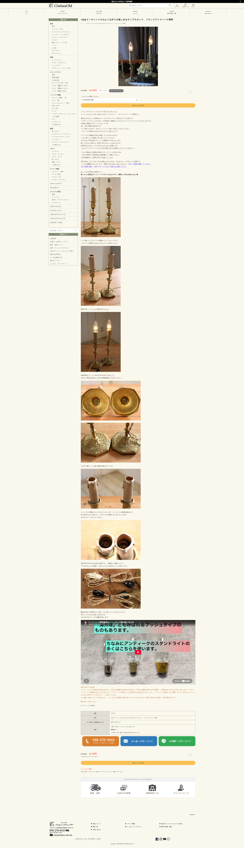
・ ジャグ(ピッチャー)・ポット (60, 136)
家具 (51, 23)
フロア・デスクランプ (116, 90)
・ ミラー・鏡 (54, 100)
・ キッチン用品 (55, 174)
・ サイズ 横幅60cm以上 (58, 91)
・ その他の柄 (54, 80)
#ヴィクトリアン (56, 206)
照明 (51, 57)
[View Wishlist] (185, 5)
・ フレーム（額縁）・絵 (58, 97)
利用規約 (99, 838)
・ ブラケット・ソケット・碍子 (60, 68)
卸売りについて (55, 260)
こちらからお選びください (90, 96)
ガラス (52, 148)
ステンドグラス (55, 72)
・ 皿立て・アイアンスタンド (59, 199)
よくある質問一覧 (56, 257)
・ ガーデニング (55, 122)
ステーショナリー (56, 183)
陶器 (51, 128)
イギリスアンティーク (57, 214)
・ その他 (53, 48)
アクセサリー (54, 187)
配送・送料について (56, 245)
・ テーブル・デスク (56, 29)
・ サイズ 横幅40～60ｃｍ (59, 88)
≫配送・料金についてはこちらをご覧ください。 (123, 726)
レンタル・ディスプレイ (58, 263)
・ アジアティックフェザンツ (59, 142)
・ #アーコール (55, 50)
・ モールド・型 (55, 177)
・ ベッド (53, 45)
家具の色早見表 (55, 254)
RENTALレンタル (135, 12)
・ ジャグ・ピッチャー (57, 154)
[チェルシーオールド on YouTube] (163, 839)
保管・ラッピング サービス (59, 248)
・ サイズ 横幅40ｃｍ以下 (59, 85)
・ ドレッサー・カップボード (59, 34)
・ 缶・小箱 (54, 108)
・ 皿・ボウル (54, 131)
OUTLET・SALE (56, 222)
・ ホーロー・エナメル (57, 179)
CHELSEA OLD (120, 843)
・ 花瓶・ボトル (55, 162)
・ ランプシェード (56, 60)
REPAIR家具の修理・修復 (171, 12)
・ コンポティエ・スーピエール (60, 134)
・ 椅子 (52, 26)
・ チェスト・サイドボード (59, 37)
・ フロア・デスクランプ (58, 62)
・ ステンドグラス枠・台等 (59, 83)
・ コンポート (54, 151)
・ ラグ (52, 119)
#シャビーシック (56, 210)
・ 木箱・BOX (54, 105)
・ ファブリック (55, 202)
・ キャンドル (54, 197)
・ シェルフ (54, 40)
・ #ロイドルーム (55, 53)
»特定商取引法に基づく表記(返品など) (90, 756)
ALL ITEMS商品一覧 (99, 12)
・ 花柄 (52, 75)
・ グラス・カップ (56, 157)
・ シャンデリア (55, 65)
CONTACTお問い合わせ (208, 12)
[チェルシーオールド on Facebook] (156, 839)
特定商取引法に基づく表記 (81, 838)
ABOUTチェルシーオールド (62, 12)
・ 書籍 (52, 194)
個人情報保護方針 (92, 838)
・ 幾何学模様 (54, 77)
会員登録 (53, 238)
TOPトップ (26, 12)
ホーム (82, 23)
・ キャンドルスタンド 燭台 (59, 103)
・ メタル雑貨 (54, 116)
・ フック (53, 111)
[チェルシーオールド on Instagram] (159, 839)
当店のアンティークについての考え (62, 251)
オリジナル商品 (55, 191)
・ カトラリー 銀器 (56, 171)
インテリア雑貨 (55, 95)
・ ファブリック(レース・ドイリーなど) (63, 114)
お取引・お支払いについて (59, 241)
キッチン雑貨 (54, 169)
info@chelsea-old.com (104, 771)
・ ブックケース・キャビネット (60, 32)
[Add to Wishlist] (190, 92)
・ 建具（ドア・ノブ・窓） (59, 42)
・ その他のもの (55, 124)
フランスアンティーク (57, 218)
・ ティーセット (55, 139)
